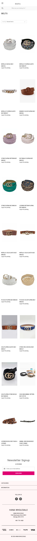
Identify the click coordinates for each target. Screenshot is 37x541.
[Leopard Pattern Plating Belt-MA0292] (27, 185)
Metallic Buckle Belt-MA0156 (7, 65)
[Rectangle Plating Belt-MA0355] (27, 138)
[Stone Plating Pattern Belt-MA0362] (9, 138)
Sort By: (4, 21)
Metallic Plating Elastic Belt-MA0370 (26, 65)
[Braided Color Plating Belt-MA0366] (27, 91)
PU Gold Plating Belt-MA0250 (9, 300)
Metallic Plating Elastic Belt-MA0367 (8, 112)
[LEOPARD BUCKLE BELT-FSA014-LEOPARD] (9, 421)
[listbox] (16, 21)
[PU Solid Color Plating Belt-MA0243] (27, 280)
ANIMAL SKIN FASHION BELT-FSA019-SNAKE (26, 442)
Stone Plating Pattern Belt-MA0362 (9, 159)
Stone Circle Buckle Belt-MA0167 (26, 348)
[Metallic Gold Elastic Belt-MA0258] (9, 232)
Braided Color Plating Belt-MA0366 (27, 112)
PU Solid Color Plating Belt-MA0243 (27, 301)
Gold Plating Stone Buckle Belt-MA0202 (9, 395)
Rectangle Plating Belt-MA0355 (26, 159)
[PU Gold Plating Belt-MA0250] (9, 280)
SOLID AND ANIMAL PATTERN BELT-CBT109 (26, 395)
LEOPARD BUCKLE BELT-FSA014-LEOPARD (9, 442)
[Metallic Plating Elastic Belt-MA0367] (9, 91)
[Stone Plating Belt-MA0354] (9, 185)
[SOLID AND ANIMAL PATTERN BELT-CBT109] (27, 374)
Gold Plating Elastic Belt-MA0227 (8, 348)
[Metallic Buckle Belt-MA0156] (9, 44)
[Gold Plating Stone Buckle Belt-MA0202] (9, 374)
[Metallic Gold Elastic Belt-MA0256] (27, 232)
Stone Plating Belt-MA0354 (8, 205)
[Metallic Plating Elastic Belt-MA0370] (27, 44)
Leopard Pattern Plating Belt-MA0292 (26, 206)
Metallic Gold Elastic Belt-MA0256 (27, 253)
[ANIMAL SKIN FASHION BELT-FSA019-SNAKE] (27, 421)
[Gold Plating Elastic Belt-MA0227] (9, 327)
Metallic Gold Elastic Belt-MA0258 (9, 253)
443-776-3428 (19, 520)
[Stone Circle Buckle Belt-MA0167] (27, 327)
